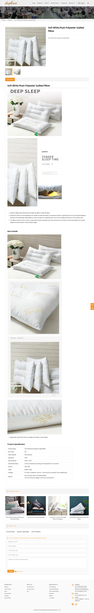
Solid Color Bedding (53, 591)
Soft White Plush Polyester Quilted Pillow (25, 20)
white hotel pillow (36, 532)
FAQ (28, 591)
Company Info (30, 587)
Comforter (51, 598)
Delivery (6, 587)
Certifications (7, 593)
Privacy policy (20, 571)
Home (3, 20)
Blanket (51, 595)
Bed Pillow (51, 593)
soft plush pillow (10, 532)
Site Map (6, 595)
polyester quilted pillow (23, 532)
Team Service (7, 589)
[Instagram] (76, 604)
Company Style (30, 589)
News (5, 591)
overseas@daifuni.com (80, 595)
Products (9, 20)
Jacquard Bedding (53, 589)
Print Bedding (52, 587)
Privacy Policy (7, 598)
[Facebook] (73, 604)
